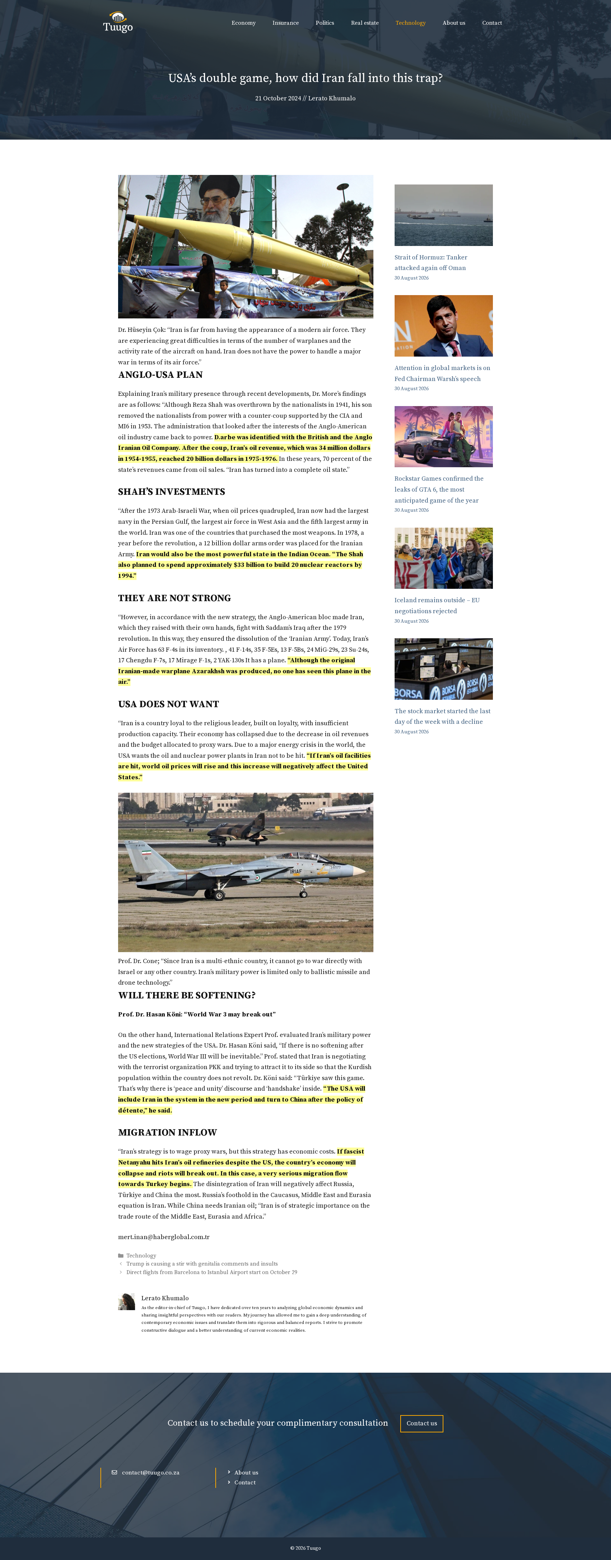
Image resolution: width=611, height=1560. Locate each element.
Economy (244, 23)
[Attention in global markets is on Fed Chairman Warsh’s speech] (444, 351)
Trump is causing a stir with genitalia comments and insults (202, 1264)
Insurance (286, 23)
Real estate (365, 23)
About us (454, 23)
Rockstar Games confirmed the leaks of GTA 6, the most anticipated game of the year (439, 489)
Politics (325, 23)
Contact (492, 23)
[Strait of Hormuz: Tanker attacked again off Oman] (444, 240)
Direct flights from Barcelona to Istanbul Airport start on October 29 (212, 1272)
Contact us (422, 1423)
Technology (411, 23)
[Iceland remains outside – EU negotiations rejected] (444, 583)
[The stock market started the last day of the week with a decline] (444, 694)
